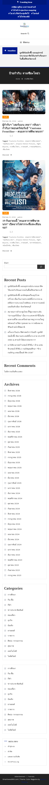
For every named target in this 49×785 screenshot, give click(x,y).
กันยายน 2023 (14, 570)
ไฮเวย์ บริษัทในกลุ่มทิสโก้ (19, 13)
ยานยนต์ (11, 630)
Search (24, 33)
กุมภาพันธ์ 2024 (15, 544)
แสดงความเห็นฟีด (14, 757)
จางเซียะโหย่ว (14, 147)
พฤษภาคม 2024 (15, 529)
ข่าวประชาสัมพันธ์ (15, 610)
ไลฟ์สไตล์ (12, 656)
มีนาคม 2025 (13, 478)
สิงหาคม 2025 (14, 452)
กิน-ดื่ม (11, 600)
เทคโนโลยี (12, 651)
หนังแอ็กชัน (7, 245)
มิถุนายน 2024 (14, 524)
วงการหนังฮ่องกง (35, 243)
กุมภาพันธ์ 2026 (14, 421)
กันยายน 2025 (14, 447)
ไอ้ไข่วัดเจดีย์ (24, 17)
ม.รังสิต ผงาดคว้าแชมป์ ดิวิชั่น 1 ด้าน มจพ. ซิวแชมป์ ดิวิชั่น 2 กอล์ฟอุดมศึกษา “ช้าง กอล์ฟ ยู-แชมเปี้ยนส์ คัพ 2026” (25, 349)
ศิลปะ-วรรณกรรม (15, 641)
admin (20, 121)
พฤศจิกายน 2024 (15, 498)
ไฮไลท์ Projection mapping (24, 10)
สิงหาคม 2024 (14, 514)
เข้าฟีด (10, 751)
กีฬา (9, 605)
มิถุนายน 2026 (14, 401)
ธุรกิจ (10, 620)
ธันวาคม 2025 (14, 432)
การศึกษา (12, 595)
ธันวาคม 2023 (14, 555)
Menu (26, 42)
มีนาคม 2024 (13, 539)
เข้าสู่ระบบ (11, 746)
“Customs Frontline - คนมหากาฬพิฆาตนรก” (25, 141)
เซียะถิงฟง (6, 149)
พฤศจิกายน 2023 (15, 560)
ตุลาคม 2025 (13, 442)
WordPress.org (13, 762)
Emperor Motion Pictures (25, 144)
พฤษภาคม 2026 (15, 406)
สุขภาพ (11, 646)
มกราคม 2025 (14, 488)
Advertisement (20, 776)
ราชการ (11, 636)
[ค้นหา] (41, 267)
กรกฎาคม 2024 (14, 519)
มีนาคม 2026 (13, 416)
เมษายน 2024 (14, 534)
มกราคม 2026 (14, 426)
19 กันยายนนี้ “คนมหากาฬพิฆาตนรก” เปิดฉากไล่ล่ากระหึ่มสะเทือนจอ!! (21, 224)
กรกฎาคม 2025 (14, 457)
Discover (6, 155)
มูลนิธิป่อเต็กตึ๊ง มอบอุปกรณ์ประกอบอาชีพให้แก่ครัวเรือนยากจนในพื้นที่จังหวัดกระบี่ (34, 56)
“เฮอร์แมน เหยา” (8, 144)
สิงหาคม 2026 (14, 391)
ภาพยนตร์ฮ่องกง (34, 147)
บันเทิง (6, 117)
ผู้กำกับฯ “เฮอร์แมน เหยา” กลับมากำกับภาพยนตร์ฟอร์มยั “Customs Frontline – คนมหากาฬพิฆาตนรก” (23, 128)
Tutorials (31, 776)
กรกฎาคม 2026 (14, 396)
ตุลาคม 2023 (13, 565)
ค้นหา (6, 263)
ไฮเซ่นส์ (36, 13)
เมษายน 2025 (13, 473)
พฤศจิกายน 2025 (15, 437)
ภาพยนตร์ (24, 147)
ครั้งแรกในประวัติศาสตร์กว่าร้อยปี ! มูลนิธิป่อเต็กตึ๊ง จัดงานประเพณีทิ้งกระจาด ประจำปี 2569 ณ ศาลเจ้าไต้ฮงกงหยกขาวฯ (26, 336)
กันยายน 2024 (14, 509)
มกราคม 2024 (14, 550)
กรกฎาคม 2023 (14, 575)
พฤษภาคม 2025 (15, 467)
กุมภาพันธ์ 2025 (14, 483)
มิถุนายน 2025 (14, 462)
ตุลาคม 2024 (13, 503)
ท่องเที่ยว (11, 615)
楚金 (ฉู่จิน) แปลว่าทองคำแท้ (24, 7)
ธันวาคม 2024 (14, 493)
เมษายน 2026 (13, 411)
